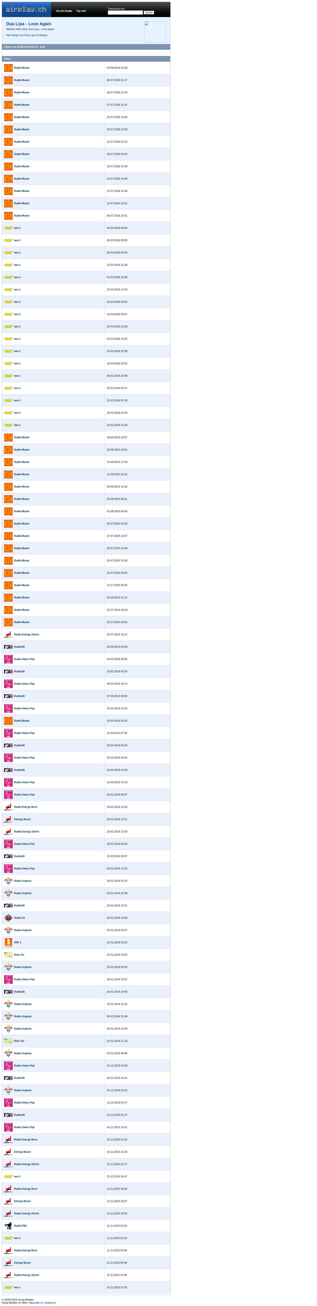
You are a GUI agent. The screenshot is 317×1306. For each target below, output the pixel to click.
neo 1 (17, 228)
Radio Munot (21, 67)
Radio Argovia (22, 880)
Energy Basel (22, 819)
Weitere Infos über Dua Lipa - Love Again (30, 29)
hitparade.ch (35, 1302)
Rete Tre (19, 954)
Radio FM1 (20, 1225)
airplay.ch (50, 1302)
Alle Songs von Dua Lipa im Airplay (26, 35)
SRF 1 (17, 942)
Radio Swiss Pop (24, 659)
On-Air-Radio (64, 11)
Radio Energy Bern (25, 806)
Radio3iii (19, 646)
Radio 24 (19, 917)
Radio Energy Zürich (26, 634)
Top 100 (81, 11)
